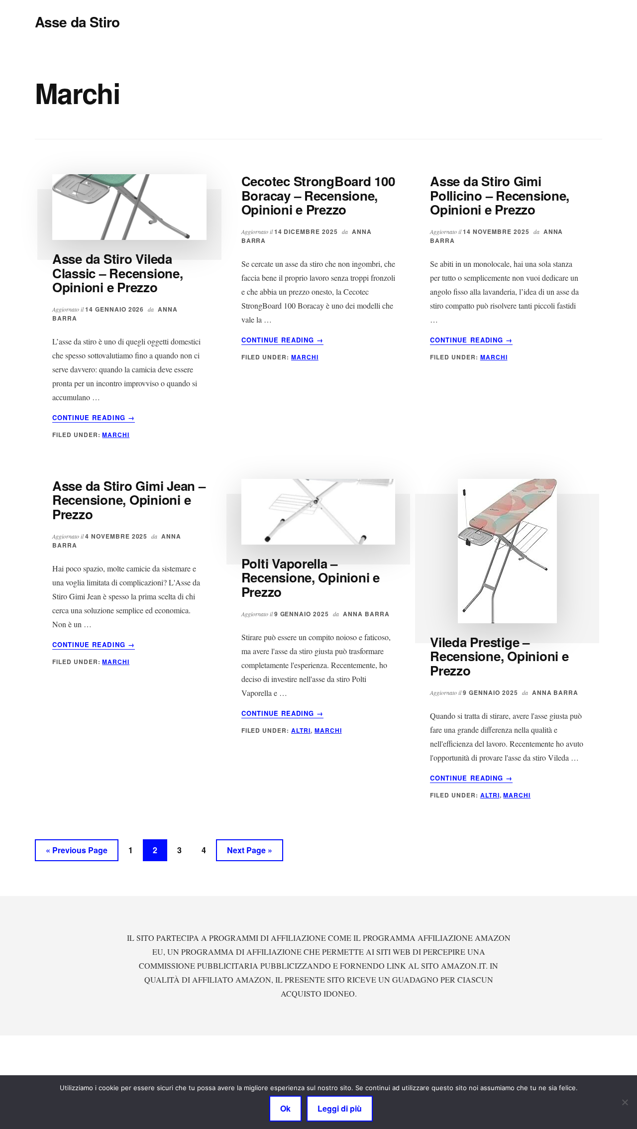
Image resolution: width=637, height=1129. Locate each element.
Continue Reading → (93, 418)
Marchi (115, 434)
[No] (625, 1102)
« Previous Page (76, 852)
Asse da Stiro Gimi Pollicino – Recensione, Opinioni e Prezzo (499, 195)
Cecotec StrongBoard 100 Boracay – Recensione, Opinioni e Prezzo (318, 195)
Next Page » (249, 852)
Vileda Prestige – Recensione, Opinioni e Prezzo (499, 656)
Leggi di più (340, 1108)
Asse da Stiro (77, 21)
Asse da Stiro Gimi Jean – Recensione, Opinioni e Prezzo (129, 499)
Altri (301, 730)
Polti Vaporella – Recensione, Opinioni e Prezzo (310, 577)
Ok (285, 1108)
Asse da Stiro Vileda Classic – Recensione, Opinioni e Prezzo (117, 272)
